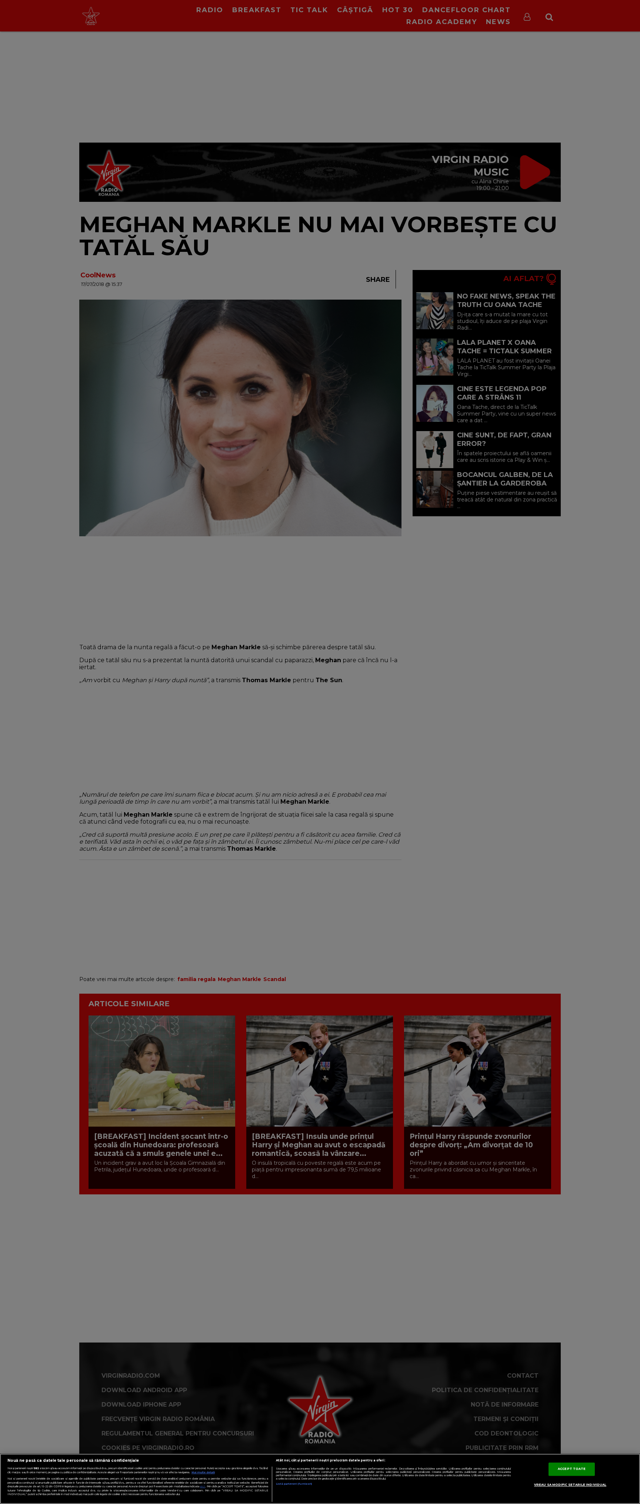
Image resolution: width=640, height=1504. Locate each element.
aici (202, 1486)
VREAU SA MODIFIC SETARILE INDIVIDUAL (570, 1485)
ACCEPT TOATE (572, 1469)
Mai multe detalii (203, 1472)
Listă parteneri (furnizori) (294, 1483)
